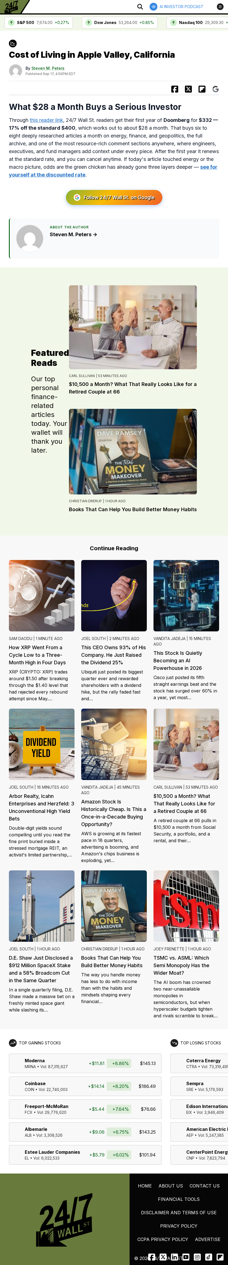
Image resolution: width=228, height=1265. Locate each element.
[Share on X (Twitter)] (188, 89)
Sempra (195, 1083)
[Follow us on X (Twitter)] (163, 1257)
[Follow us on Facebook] (151, 1257)
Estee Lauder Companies (52, 1152)
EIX (189, 1112)
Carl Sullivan (82, 376)
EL (27, 1158)
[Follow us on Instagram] (197, 1257)
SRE (190, 1089)
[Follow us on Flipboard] (202, 89)
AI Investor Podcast (182, 6)
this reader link (46, 120)
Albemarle (36, 1129)
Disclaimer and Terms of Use (179, 1212)
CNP (190, 1158)
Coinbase (35, 1083)
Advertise (207, 1239)
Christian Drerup (85, 501)
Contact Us (205, 1186)
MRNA (30, 1066)
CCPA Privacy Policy (162, 1239)
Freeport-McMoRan (46, 1106)
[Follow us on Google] (215, 89)
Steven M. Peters (48, 68)
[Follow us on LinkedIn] (174, 1257)
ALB (28, 1135)
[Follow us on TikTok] (208, 1257)
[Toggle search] (140, 7)
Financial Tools (179, 1199)
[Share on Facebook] (174, 89)
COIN (29, 1089)
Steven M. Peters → (73, 234)
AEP (190, 1135)
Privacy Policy (178, 1226)
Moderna (35, 1060)
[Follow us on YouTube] (185, 1257)
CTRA (191, 1066)
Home (145, 1186)
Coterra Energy (203, 1060)
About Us (170, 1186)
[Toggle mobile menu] (220, 6)
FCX (29, 1112)
